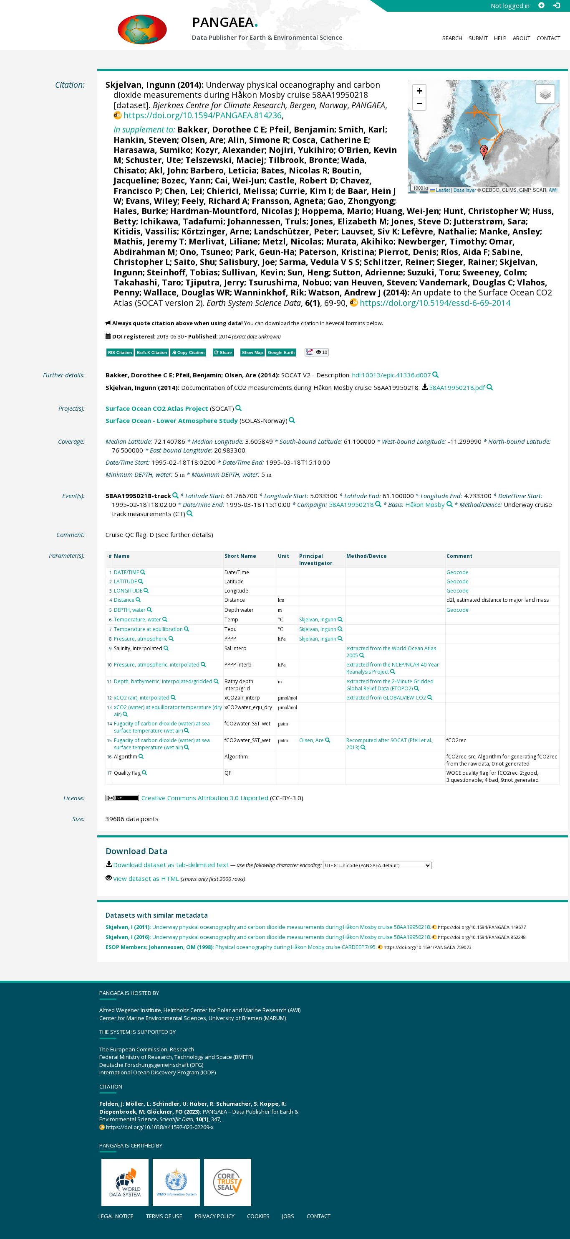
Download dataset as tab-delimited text (171, 864)
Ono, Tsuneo (205, 251)
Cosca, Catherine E (330, 139)
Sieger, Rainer (466, 261)
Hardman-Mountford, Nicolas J (234, 210)
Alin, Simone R (258, 139)
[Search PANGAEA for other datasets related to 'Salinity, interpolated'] (166, 648)
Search (452, 38)
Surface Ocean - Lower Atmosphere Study (172, 420)
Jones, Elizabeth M (348, 221)
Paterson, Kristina (336, 251)
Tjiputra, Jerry (214, 282)
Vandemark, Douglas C (466, 282)
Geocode (457, 572)
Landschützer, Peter (295, 231)
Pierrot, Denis (407, 251)
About (521, 38)
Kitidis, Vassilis (145, 231)
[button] (483, 153)
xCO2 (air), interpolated (141, 697)
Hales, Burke (139, 210)
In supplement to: (144, 129)
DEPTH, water (130, 609)
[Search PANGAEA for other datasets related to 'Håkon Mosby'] (449, 504)
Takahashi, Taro (147, 282)
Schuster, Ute (153, 159)
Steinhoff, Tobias (182, 272)
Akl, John (167, 170)
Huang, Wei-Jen (407, 210)
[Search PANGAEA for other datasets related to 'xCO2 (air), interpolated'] (173, 697)
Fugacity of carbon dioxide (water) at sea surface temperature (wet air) (162, 727)
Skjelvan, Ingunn (140, 84)
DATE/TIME (126, 572)
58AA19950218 (351, 504)
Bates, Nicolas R (294, 170)
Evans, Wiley (151, 200)
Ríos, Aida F (464, 251)
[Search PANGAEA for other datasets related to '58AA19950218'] (378, 504)
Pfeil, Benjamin (301, 129)
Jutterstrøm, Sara (490, 221)
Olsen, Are (202, 139)
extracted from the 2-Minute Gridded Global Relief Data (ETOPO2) (390, 685)
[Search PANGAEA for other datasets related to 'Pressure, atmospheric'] (171, 638)
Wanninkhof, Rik (269, 292)
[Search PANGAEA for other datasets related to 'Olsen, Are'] (327, 740)
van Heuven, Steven (374, 282)
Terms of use (164, 1216)
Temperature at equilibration (148, 629)
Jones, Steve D (420, 221)
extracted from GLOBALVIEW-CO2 (386, 697)
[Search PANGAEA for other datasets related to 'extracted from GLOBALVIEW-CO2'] (429, 697)
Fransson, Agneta (287, 200)
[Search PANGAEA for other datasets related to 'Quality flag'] (144, 772)
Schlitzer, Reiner (398, 261)
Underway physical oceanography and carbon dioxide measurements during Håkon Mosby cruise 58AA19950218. (268, 927)
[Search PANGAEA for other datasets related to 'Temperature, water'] (164, 619)
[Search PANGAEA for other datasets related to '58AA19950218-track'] (175, 496)
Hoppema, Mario (336, 210)
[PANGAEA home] (142, 21)
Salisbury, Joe (247, 261)
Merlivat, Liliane (223, 241)
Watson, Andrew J (344, 292)
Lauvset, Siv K (369, 231)
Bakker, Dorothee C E (221, 129)
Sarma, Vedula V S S (319, 261)
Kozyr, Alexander (230, 149)
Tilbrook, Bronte (302, 159)
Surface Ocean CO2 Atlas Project (157, 408)
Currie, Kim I (305, 190)
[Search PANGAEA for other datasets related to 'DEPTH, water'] (149, 609)
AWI (553, 189)
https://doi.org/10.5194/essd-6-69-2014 (435, 302)
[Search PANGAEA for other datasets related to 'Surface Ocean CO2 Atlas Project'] (238, 408)
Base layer (465, 189)
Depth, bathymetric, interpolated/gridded (163, 681)
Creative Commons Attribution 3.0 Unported (204, 798)
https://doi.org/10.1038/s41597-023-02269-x (160, 1127)
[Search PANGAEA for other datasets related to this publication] (435, 375)
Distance (124, 599)
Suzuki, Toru (432, 272)
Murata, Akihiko (359, 241)
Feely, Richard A (214, 200)
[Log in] (556, 5)
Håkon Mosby (425, 504)
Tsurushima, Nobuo (289, 282)
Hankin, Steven (145, 139)
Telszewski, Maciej (224, 159)
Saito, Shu (194, 261)
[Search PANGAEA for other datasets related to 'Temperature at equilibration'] (186, 628)
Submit (478, 38)
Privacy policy (215, 1216)
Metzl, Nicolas (292, 241)
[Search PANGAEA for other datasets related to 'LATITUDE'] (140, 581)
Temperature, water (137, 619)
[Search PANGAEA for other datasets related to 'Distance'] (138, 599)
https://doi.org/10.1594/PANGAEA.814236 (203, 115)
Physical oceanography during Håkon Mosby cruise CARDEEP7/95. (241, 947)
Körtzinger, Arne (215, 231)
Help (500, 38)
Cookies (258, 1216)
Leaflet (442, 189)
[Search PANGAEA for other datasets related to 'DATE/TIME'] (142, 572)
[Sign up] (541, 5)
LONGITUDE (128, 590)
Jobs (288, 1216)
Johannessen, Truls (266, 221)
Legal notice (116, 1216)
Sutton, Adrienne (368, 272)
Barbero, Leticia (223, 170)
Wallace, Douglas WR (187, 292)
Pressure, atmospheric (140, 638)
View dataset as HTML (146, 878)
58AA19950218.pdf (457, 387)
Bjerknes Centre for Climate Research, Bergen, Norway (250, 105)
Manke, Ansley (509, 231)
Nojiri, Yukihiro (301, 149)
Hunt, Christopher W (485, 210)
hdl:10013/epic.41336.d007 (391, 375)
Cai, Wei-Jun (240, 180)
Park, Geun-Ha (265, 251)
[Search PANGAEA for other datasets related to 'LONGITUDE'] (146, 590)
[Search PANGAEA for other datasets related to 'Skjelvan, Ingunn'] (340, 619)
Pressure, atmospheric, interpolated (156, 664)
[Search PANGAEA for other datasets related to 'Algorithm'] (141, 756)
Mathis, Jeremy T (148, 241)
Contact (548, 38)
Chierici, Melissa (241, 190)
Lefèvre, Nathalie (438, 231)
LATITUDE (125, 581)
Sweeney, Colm (493, 272)
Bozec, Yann (186, 180)
